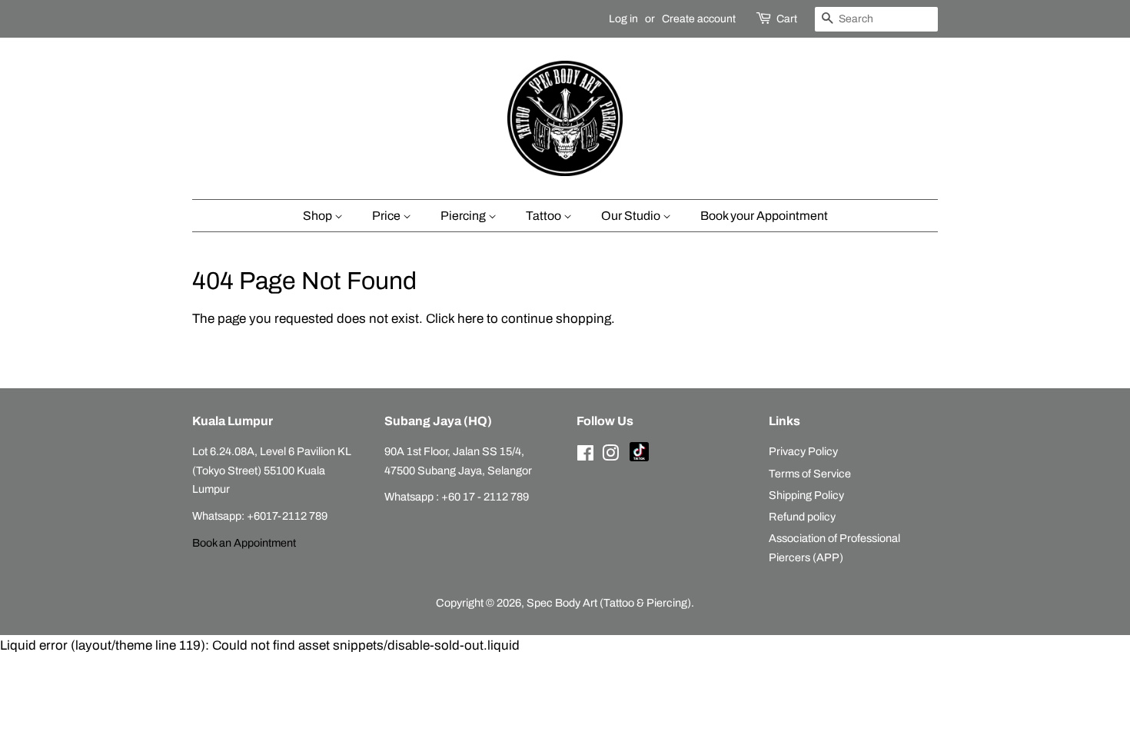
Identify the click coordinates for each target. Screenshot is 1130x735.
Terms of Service (810, 473)
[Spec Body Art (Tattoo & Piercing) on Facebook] (585, 456)
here (470, 318)
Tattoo (544, 215)
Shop (318, 215)
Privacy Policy (803, 451)
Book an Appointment (244, 543)
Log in (623, 19)
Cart (786, 19)
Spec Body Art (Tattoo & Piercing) (609, 603)
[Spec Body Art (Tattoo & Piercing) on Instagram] (610, 456)
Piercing (464, 215)
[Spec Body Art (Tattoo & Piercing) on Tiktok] (639, 457)
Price (387, 215)
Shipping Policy (806, 495)
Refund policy (802, 517)
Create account (699, 19)
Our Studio (632, 215)
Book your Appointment (764, 215)
